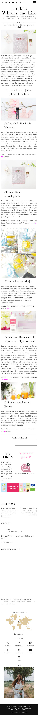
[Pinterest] (9, 2)
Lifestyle (19, 22)
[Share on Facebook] (6, 504)
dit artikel (5, 379)
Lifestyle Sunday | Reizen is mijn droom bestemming (29, 512)
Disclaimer (15, 709)
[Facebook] (17, 2)
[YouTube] (13, 2)
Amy (8, 529)
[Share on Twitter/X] (9, 504)
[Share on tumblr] (14, 504)
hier (2, 157)
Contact (25, 709)
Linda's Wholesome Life (19, 10)
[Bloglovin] (20, 2)
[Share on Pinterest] (12, 504)
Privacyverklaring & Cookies (19, 708)
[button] (35, 2)
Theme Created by (19, 712)
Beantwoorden (7, 542)
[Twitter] (2, 2)
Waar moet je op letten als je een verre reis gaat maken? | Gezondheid (10, 513)
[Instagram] (6, 2)
